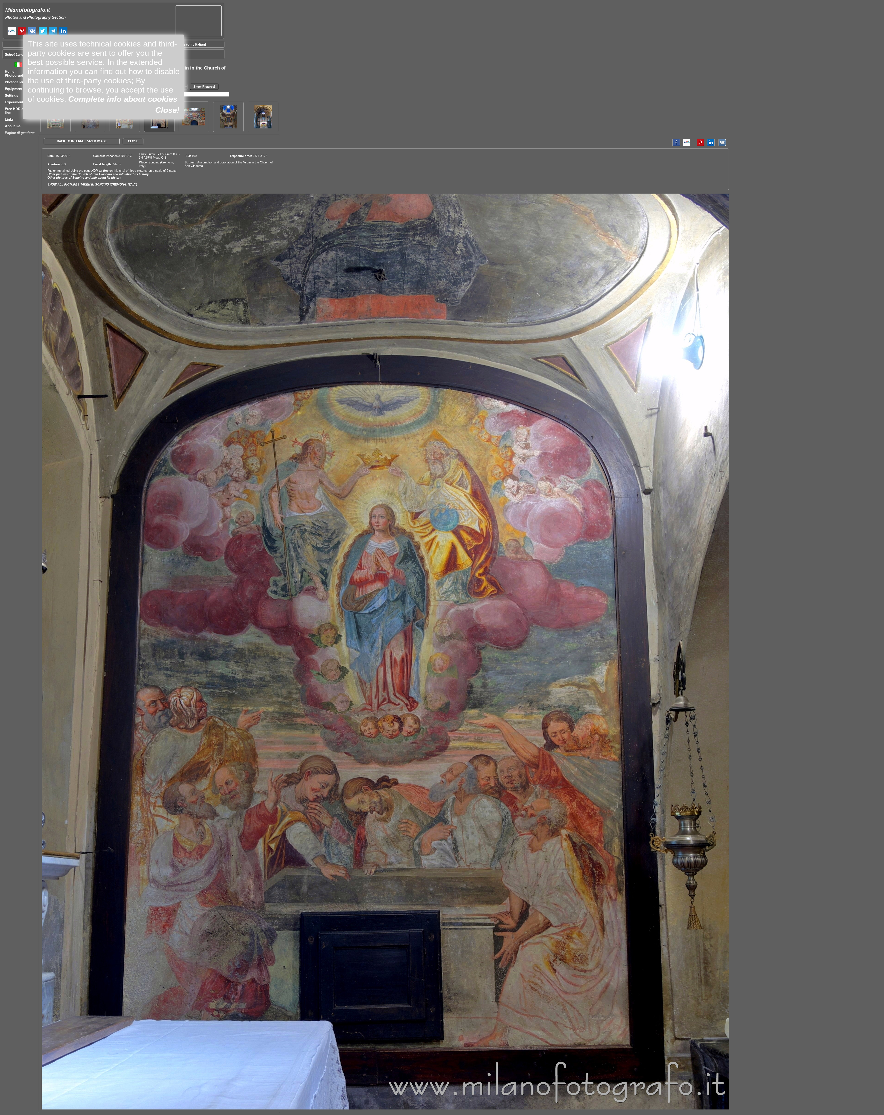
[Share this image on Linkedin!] (711, 145)
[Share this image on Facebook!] (675, 145)
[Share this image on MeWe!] (687, 145)
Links (9, 119)
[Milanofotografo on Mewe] (11, 34)
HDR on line (99, 170)
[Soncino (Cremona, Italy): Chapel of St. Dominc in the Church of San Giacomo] (263, 127)
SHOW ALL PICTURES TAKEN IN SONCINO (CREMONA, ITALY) (92, 184)
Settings (11, 95)
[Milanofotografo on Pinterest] (22, 34)
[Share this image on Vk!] (723, 145)
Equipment (13, 89)
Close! (167, 109)
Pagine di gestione (20, 133)
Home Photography (15, 73)
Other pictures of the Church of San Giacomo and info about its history (98, 174)
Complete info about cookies (122, 98)
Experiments (15, 102)
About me (12, 126)
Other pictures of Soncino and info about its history (84, 177)
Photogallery (15, 82)
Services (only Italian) (189, 44)
